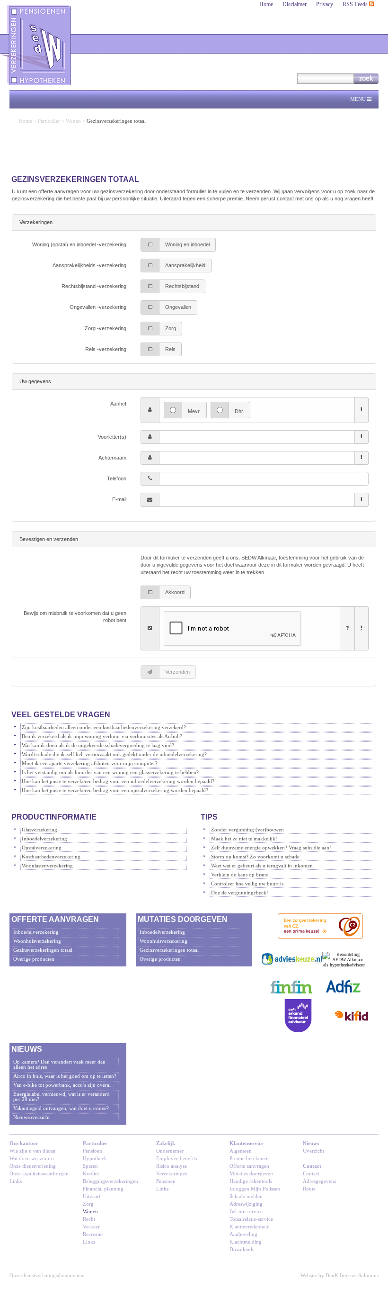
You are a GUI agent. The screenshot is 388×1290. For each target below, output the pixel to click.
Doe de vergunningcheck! (239, 892)
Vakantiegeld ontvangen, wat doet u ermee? (61, 1108)
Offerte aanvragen (249, 1166)
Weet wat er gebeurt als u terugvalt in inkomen (262, 865)
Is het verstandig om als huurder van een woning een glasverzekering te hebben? (110, 772)
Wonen (73, 121)
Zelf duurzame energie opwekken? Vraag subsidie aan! (271, 847)
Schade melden (246, 1196)
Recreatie (93, 1234)
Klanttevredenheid (249, 1226)
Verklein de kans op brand (240, 874)
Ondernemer (170, 1151)
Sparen (90, 1166)
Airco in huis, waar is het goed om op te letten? (64, 1076)
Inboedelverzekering (44, 838)
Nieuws (311, 1143)
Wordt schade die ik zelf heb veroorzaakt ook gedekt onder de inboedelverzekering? (114, 754)
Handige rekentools (250, 1181)
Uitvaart (91, 1196)
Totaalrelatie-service (251, 1219)
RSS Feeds (356, 4)
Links (15, 1181)
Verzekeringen (172, 1173)
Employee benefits (176, 1158)
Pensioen (92, 1151)
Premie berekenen (249, 1158)
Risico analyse (171, 1166)
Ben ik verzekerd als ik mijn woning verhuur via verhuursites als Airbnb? (102, 736)
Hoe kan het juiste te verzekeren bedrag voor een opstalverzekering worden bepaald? (115, 790)
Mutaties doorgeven (251, 1173)
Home (266, 4)
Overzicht (313, 1151)
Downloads (241, 1249)
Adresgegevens (319, 1181)
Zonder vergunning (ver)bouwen (247, 829)
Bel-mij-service (246, 1211)
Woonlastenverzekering (47, 865)
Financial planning (103, 1188)
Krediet (91, 1173)
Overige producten (33, 959)
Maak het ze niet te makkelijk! (244, 838)
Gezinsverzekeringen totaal (42, 950)
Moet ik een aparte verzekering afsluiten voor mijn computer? (90, 763)
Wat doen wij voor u (31, 1158)
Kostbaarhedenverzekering (51, 856)
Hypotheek (95, 1158)
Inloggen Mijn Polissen (254, 1188)
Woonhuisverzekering (37, 941)
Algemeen (240, 1151)
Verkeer (91, 1226)
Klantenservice (246, 1143)
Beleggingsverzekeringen (110, 1181)
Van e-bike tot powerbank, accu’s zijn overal (62, 1085)
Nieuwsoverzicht (31, 1117)
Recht (89, 1219)
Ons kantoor (23, 1143)
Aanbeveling (243, 1234)
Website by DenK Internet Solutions (339, 1275)
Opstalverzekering (42, 847)
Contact (312, 1166)
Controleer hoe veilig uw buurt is (247, 883)
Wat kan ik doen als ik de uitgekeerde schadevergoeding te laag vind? (98, 745)
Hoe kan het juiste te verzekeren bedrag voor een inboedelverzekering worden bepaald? (118, 781)
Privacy (324, 4)
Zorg (88, 1204)
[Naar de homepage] (37, 45)
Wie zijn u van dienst (32, 1151)
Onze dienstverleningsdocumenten (47, 1275)
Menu (358, 99)
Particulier (49, 121)
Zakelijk (165, 1143)
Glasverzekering (39, 829)
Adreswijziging (246, 1204)
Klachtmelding (245, 1242)
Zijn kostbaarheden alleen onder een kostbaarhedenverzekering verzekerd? (104, 727)
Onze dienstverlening (32, 1166)
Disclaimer (294, 4)
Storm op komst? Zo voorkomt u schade (255, 856)
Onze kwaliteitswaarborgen (39, 1173)
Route (309, 1188)
